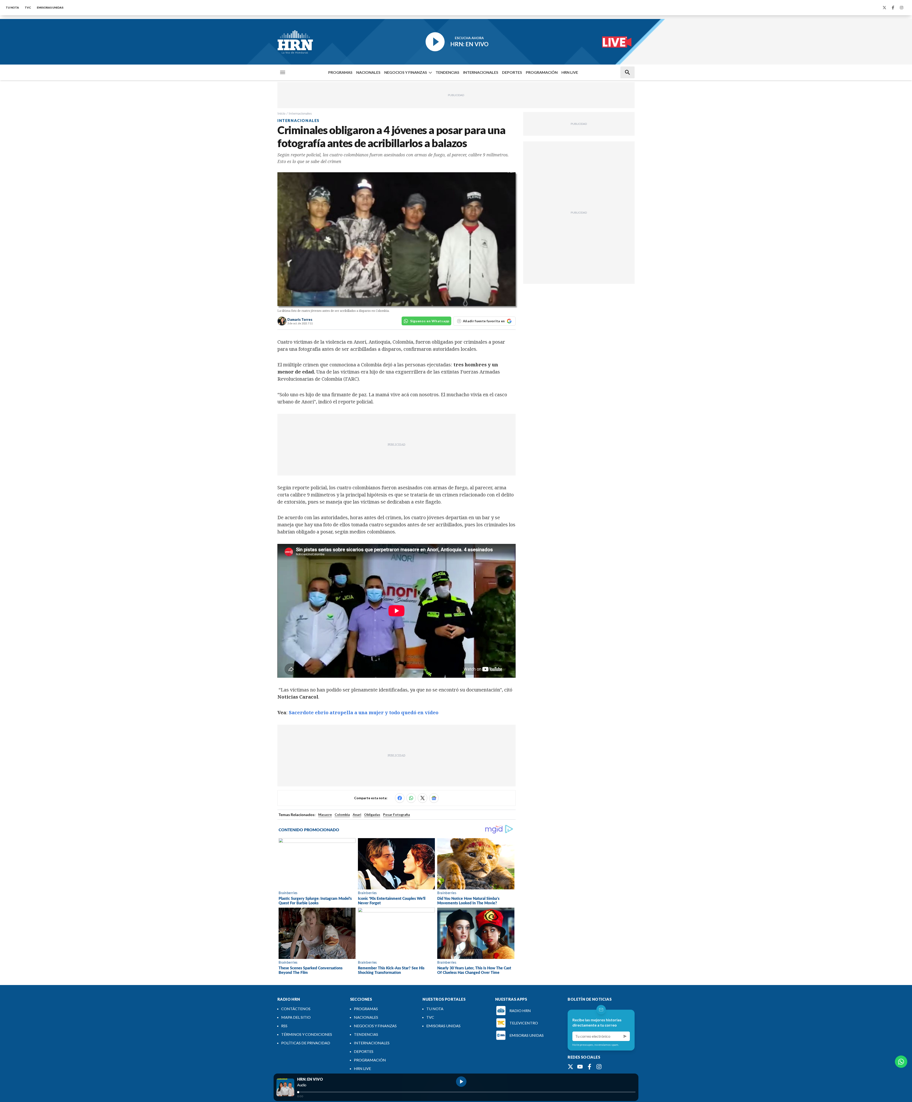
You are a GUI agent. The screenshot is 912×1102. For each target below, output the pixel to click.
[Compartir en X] (422, 798)
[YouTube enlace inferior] (580, 1066)
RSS (284, 1025)
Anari (357, 814)
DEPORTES (512, 72)
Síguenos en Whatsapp (429, 321)
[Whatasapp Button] (901, 1061)
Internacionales (300, 113)
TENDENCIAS (447, 72)
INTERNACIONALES (480, 72)
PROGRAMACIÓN (542, 72)
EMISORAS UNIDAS (50, 7)
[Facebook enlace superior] (893, 7)
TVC (28, 7)
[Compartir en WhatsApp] (411, 798)
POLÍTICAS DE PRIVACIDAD (305, 1043)
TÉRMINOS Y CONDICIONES (306, 1034)
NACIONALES (368, 72)
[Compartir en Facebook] (399, 798)
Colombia (342, 814)
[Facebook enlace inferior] (589, 1066)
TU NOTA (12, 7)
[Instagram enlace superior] (901, 7)
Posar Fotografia (396, 814)
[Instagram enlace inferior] (599, 1066)
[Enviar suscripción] (625, 1036)
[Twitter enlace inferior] (570, 1066)
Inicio (281, 113)
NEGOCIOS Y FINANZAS (405, 72)
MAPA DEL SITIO (296, 1017)
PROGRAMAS (340, 72)
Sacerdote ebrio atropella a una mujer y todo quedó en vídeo (363, 712)
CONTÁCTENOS (295, 1008)
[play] (461, 1081)
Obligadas (372, 814)
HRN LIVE (569, 72)
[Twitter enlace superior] (884, 7)
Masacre (325, 814)
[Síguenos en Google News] (434, 798)
